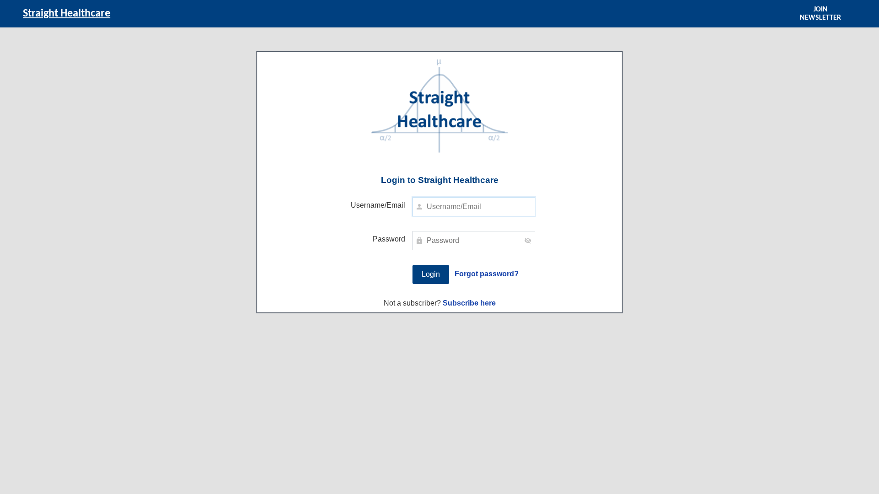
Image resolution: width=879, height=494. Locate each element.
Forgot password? (487, 274)
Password (389, 239)
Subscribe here (469, 303)
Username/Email (378, 205)
